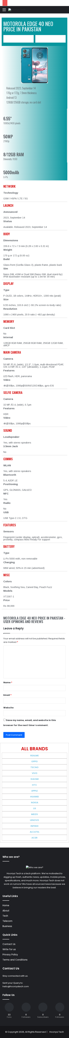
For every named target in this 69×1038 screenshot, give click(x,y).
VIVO (34, 773)
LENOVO (34, 820)
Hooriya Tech (56, 1031)
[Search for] (64, 11)
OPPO (34, 761)
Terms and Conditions (15, 959)
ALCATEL (34, 831)
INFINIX (34, 826)
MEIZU (34, 814)
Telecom (7, 921)
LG (34, 808)
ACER (34, 837)
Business (7, 926)
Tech (5, 915)
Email (7, 695)
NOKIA (34, 802)
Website (8, 707)
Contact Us (9, 944)
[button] (18, 39)
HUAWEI (34, 796)
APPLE (34, 790)
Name (7, 682)
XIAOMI (34, 779)
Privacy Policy (10, 954)
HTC (34, 785)
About (6, 910)
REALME (34, 755)
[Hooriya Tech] (16, 9)
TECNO (34, 767)
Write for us (9, 949)
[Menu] (4, 11)
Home (6, 905)
